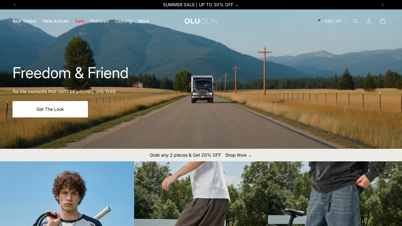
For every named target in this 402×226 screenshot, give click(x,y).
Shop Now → (238, 155)
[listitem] (143, 21)
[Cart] (382, 21)
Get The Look (50, 109)
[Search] (355, 21)
